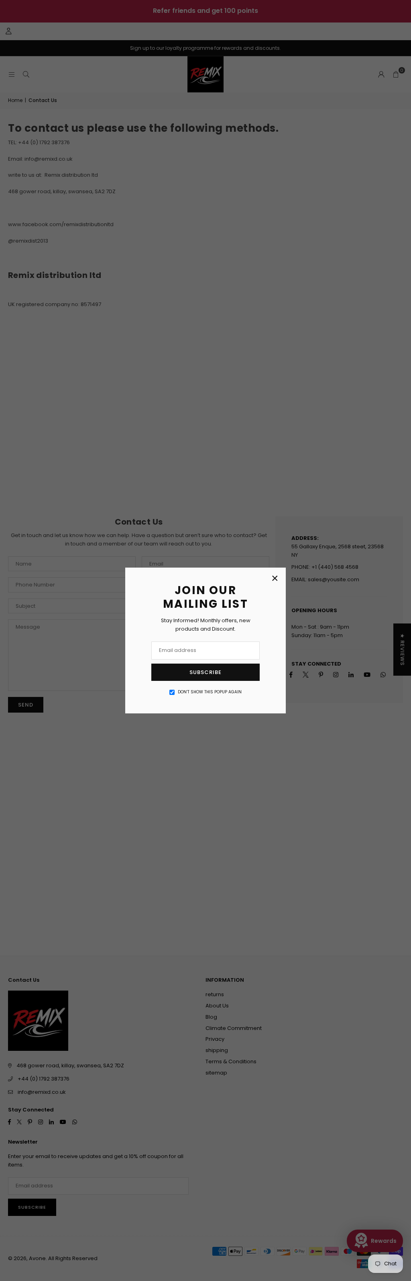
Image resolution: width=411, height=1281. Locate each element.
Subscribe (205, 672)
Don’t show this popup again (210, 692)
